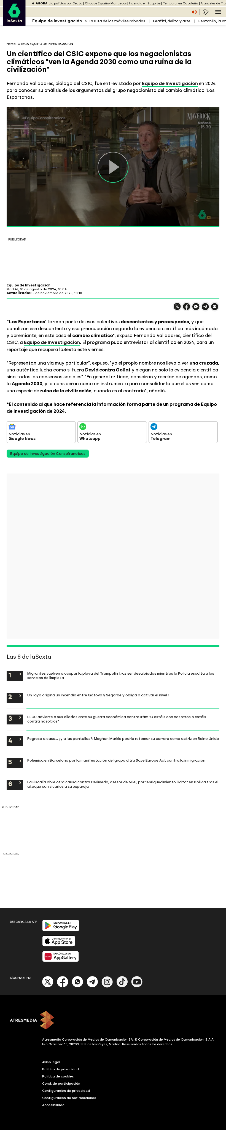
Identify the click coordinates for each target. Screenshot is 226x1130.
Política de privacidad (60, 1069)
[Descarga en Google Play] (60, 929)
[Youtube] (137, 986)
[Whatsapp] (77, 986)
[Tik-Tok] (122, 986)
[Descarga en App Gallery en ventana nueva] (60, 960)
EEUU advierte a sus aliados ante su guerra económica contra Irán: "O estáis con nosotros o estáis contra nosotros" (116, 719)
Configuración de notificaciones (69, 1098)
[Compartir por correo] (214, 309)
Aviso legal (51, 1062)
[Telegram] (92, 986)
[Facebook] (62, 986)
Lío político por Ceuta (65, 3)
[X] (177, 309)
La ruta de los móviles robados (116, 21)
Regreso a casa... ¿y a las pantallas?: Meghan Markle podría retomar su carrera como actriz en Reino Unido (123, 738)
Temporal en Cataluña (180, 3)
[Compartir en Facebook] (186, 309)
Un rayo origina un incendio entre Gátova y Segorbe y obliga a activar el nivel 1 (98, 695)
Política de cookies (58, 1076)
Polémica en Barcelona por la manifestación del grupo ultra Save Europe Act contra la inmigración (116, 760)
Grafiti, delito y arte (171, 21)
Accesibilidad (53, 1105)
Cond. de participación (61, 1083)
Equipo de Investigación (170, 83)
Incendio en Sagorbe (144, 3)
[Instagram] (107, 986)
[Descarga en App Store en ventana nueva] (58, 945)
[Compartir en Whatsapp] (196, 309)
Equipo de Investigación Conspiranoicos (47, 453)
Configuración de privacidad (66, 1091)
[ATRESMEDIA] (113, 1021)
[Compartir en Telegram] (205, 309)
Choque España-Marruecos (106, 3)
